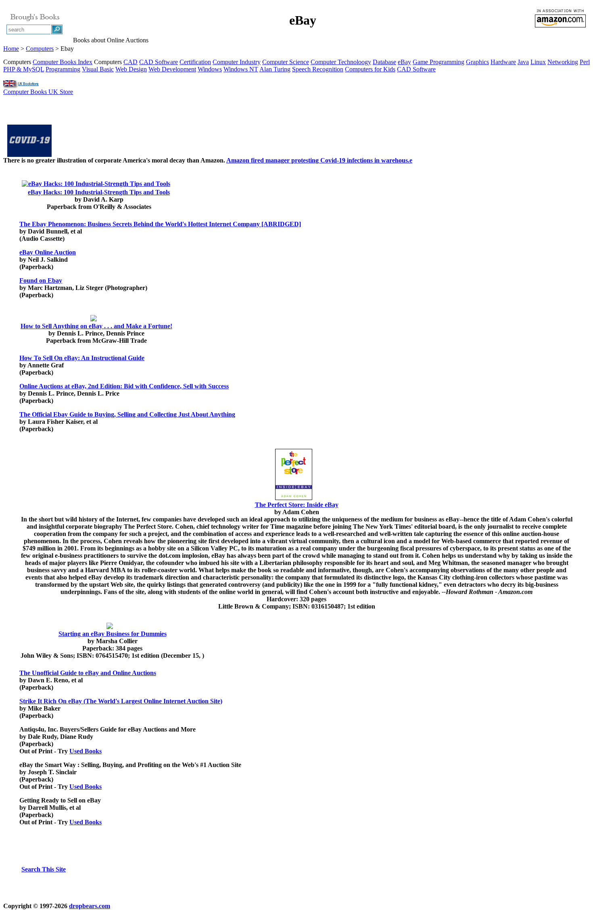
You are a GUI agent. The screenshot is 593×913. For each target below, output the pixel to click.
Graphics (477, 61)
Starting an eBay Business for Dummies (112, 633)
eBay (404, 61)
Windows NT (240, 69)
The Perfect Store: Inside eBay (296, 504)
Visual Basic (98, 69)
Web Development (172, 69)
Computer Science (285, 61)
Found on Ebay (40, 280)
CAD (130, 61)
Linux (538, 61)
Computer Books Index (62, 61)
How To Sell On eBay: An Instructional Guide (81, 357)
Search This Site (43, 869)
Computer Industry (237, 61)
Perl (585, 61)
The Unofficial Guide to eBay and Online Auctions (87, 672)
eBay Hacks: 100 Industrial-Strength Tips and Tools (99, 192)
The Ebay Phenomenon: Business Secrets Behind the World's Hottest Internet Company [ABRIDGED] (160, 224)
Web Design (131, 69)
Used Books (85, 751)
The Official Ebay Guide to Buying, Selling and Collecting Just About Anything (127, 414)
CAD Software (158, 61)
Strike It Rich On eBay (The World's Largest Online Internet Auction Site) (120, 701)
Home (11, 48)
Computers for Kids (370, 69)
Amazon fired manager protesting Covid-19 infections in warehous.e (319, 160)
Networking (562, 61)
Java (523, 61)
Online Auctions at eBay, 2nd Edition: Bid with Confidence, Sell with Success (124, 386)
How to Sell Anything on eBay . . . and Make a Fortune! (96, 326)
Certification (195, 61)
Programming (63, 69)
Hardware (503, 61)
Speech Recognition (317, 69)
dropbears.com (89, 906)
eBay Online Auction (47, 252)
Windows (210, 69)
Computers (40, 48)
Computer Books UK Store (38, 91)
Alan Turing (274, 69)
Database (384, 61)
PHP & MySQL (23, 69)
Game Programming (438, 61)
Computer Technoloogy (341, 61)
